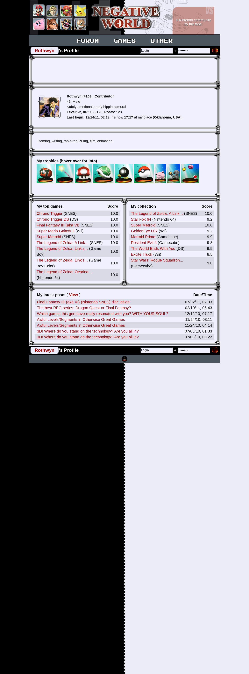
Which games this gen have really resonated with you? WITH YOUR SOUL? (102, 314)
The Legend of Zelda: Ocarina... (64, 272)
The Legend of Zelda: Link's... (62, 248)
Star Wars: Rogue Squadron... (157, 260)
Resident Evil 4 (144, 242)
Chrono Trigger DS (53, 219)
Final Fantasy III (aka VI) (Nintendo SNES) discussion (83, 302)
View (73, 295)
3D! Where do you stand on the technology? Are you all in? (88, 331)
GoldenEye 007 (144, 231)
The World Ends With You (153, 248)
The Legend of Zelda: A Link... (63, 242)
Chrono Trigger (49, 213)
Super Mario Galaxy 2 (55, 231)
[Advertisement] (123, 70)
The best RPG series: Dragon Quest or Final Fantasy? (84, 308)
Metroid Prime (143, 237)
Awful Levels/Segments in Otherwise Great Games (81, 319)
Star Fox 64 (141, 219)
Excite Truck (141, 254)
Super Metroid (49, 237)
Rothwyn (44, 50)
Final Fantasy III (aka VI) (58, 225)
